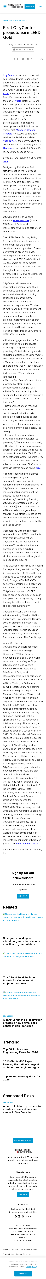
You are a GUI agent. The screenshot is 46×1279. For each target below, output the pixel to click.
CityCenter (9, 75)
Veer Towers (10, 141)
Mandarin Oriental (26, 130)
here (5, 161)
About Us (6, 1250)
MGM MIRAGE (21, 220)
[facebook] (14, 59)
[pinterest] (27, 59)
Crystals (7, 133)
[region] (23, 1268)
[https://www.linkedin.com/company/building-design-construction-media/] (22, 1216)
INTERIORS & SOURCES (23, 1240)
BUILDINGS (23, 1237)
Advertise (16, 1250)
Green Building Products (15, 21)
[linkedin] (18, 59)
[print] (41, 59)
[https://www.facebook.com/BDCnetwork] (15, 1216)
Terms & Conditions (24, 1254)
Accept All (23, 1274)
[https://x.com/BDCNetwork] (26, 1216)
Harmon (7, 148)
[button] (5, 6)
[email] (32, 59)
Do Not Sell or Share (29, 1250)
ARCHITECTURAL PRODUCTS (23, 1234)
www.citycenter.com (27, 843)
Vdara (18, 101)
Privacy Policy (8, 1254)
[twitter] (23, 59)
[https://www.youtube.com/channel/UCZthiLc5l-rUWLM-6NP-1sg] (29, 1216)
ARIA (6, 93)
